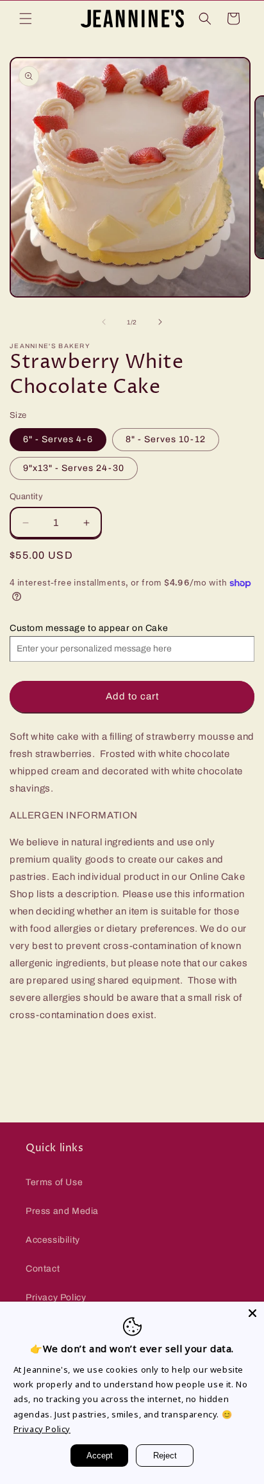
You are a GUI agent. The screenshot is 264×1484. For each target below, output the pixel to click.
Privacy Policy (56, 1297)
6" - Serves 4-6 (58, 439)
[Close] (252, 1313)
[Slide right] (160, 322)
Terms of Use (54, 1182)
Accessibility (53, 1240)
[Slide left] (104, 322)
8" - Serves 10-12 (166, 439)
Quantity (26, 496)
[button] (26, 18)
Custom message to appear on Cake (89, 628)
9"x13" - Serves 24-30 (73, 468)
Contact (43, 1268)
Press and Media (62, 1211)
